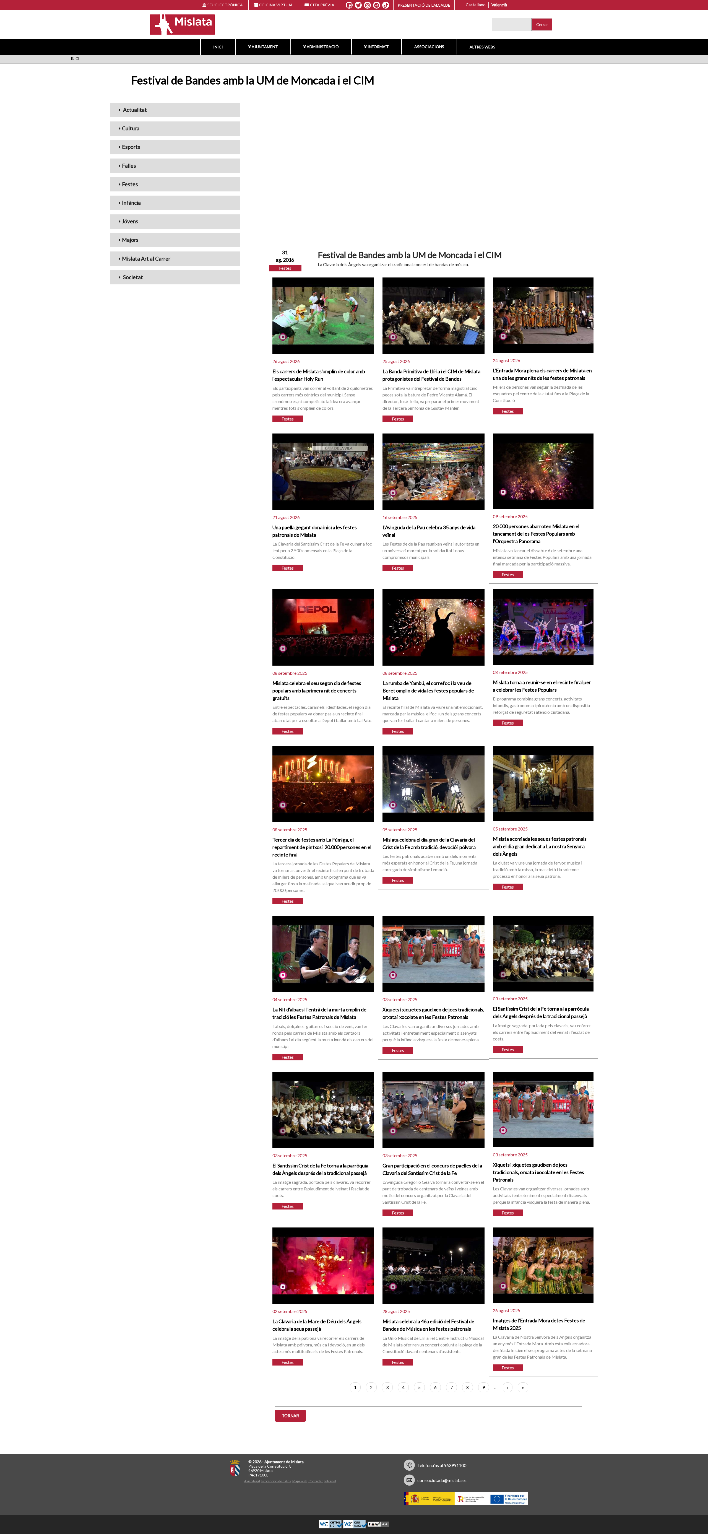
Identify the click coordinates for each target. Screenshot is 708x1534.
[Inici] (179, 24)
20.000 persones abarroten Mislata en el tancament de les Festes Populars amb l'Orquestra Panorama (536, 533)
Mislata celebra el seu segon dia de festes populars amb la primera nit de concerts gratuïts (316, 690)
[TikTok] (386, 5)
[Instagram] (367, 5)
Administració (323, 46)
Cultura (130, 128)
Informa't (378, 46)
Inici (218, 47)
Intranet (330, 1481)
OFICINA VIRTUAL (276, 4)
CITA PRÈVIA (322, 4)
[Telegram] (376, 5)
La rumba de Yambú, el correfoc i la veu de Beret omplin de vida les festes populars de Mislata (428, 690)
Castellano (476, 4)
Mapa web (299, 1481)
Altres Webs (482, 47)
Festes (130, 184)
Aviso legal (252, 1481)
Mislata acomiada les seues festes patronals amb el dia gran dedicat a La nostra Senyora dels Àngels (540, 846)
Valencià (499, 4)
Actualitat (134, 110)
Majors (130, 240)
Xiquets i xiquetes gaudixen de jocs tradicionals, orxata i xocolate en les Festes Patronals (538, 1172)
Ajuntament (265, 46)
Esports (131, 147)
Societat (132, 277)
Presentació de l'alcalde (424, 5)
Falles (129, 165)
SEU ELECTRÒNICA (225, 4)
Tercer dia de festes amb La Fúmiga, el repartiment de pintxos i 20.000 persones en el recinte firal (321, 847)
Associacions (429, 46)
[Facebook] (349, 5)
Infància (131, 202)
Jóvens (130, 221)
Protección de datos (276, 1481)
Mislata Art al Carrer (146, 258)
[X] (358, 5)
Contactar (315, 1481)
